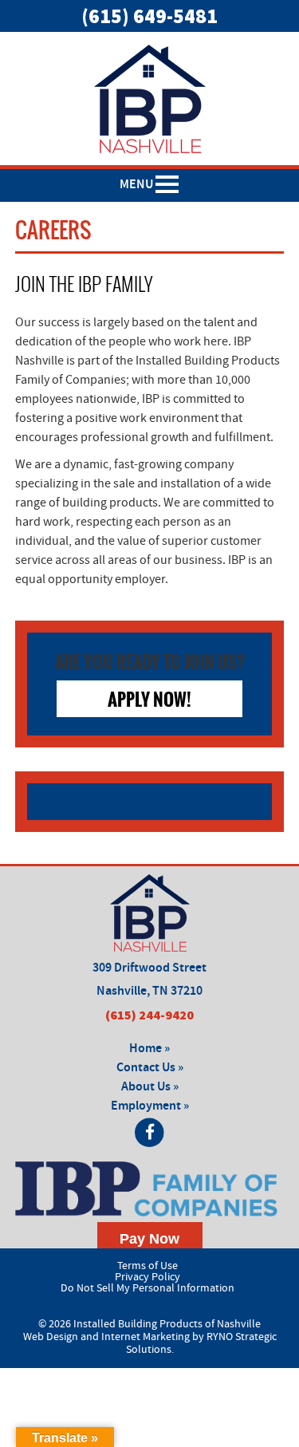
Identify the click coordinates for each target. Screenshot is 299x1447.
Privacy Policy (147, 1277)
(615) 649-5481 (149, 16)
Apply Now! (149, 699)
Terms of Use (147, 1266)
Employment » (150, 1106)
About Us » (150, 1086)
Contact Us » (149, 1067)
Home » (149, 1048)
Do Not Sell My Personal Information (147, 1288)
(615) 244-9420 (149, 1014)
